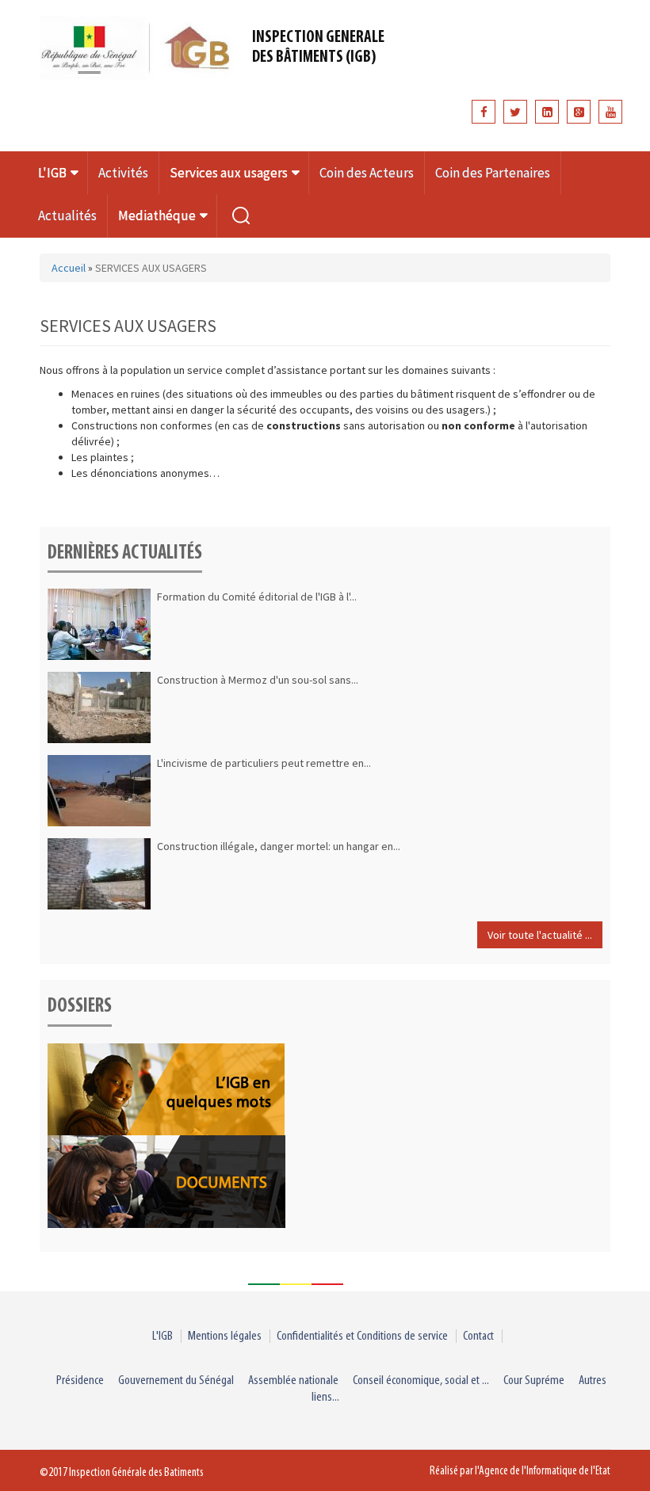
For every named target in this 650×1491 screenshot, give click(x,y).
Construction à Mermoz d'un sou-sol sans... (257, 680)
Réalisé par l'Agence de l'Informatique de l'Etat (520, 1471)
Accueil (69, 268)
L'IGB (162, 1336)
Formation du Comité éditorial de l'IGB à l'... (257, 596)
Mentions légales (225, 1336)
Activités (123, 172)
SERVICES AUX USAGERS (151, 268)
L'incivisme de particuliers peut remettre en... (264, 763)
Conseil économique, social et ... (421, 1380)
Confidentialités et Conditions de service (362, 1336)
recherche (241, 215)
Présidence (80, 1380)
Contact (478, 1336)
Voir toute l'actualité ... (540, 935)
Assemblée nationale (293, 1380)
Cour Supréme (533, 1380)
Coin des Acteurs (366, 172)
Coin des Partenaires (492, 172)
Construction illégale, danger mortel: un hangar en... (278, 846)
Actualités (67, 215)
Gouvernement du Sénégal (176, 1380)
